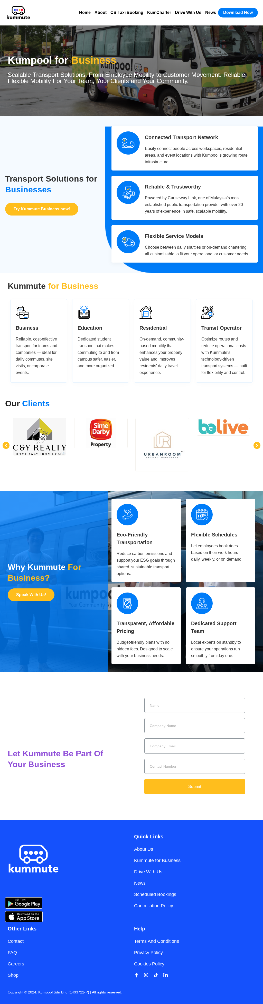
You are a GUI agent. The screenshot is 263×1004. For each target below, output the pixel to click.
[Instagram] (146, 975)
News (210, 12)
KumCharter (159, 12)
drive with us (188, 12)
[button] (41, 209)
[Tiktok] (156, 975)
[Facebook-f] (136, 975)
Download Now (238, 12)
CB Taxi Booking (126, 12)
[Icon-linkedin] (165, 975)
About (101, 12)
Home (85, 12)
